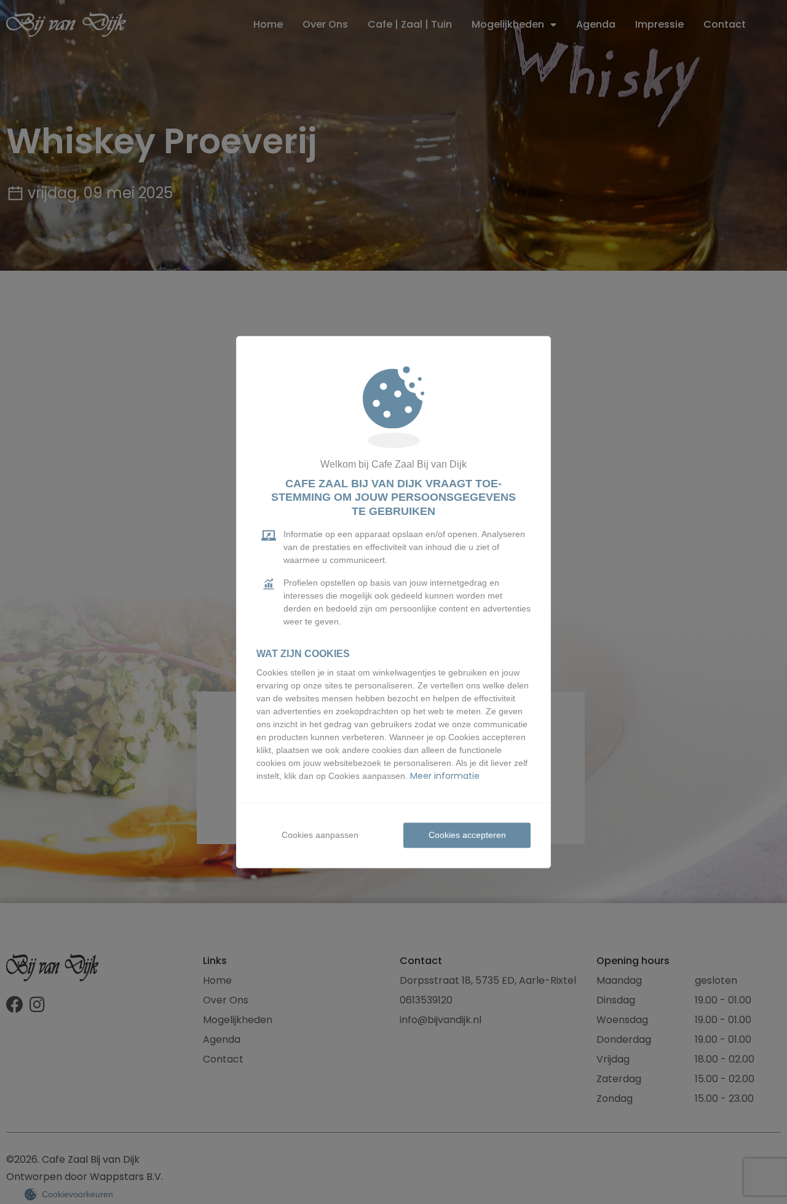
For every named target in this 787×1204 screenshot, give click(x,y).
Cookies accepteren (467, 835)
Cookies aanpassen (320, 835)
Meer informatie (445, 776)
